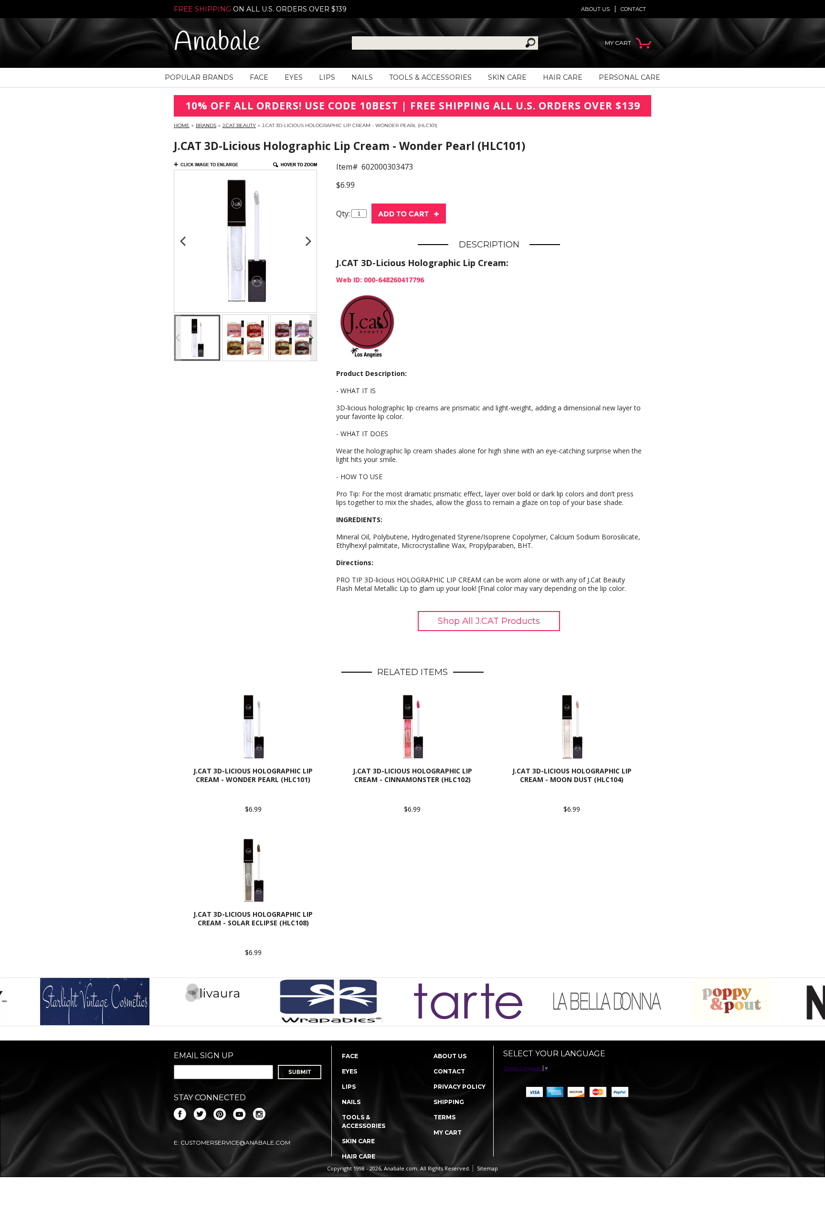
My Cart (448, 1132)
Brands (206, 125)
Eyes (294, 77)
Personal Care (629, 77)
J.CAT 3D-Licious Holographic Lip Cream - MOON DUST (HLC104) (572, 775)
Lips (327, 77)
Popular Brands (199, 77)
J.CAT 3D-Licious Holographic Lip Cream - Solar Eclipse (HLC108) (253, 918)
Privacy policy (460, 1086)
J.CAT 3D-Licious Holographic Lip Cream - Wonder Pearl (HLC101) (253, 775)
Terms (444, 1117)
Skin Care (507, 77)
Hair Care (562, 77)
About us (595, 9)
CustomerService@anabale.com (235, 1142)
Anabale (217, 43)
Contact (633, 9)
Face (259, 77)
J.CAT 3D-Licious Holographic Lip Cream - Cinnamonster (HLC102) (412, 775)
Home (182, 125)
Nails (362, 77)
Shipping (449, 1101)
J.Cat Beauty (239, 125)
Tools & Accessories (430, 77)
